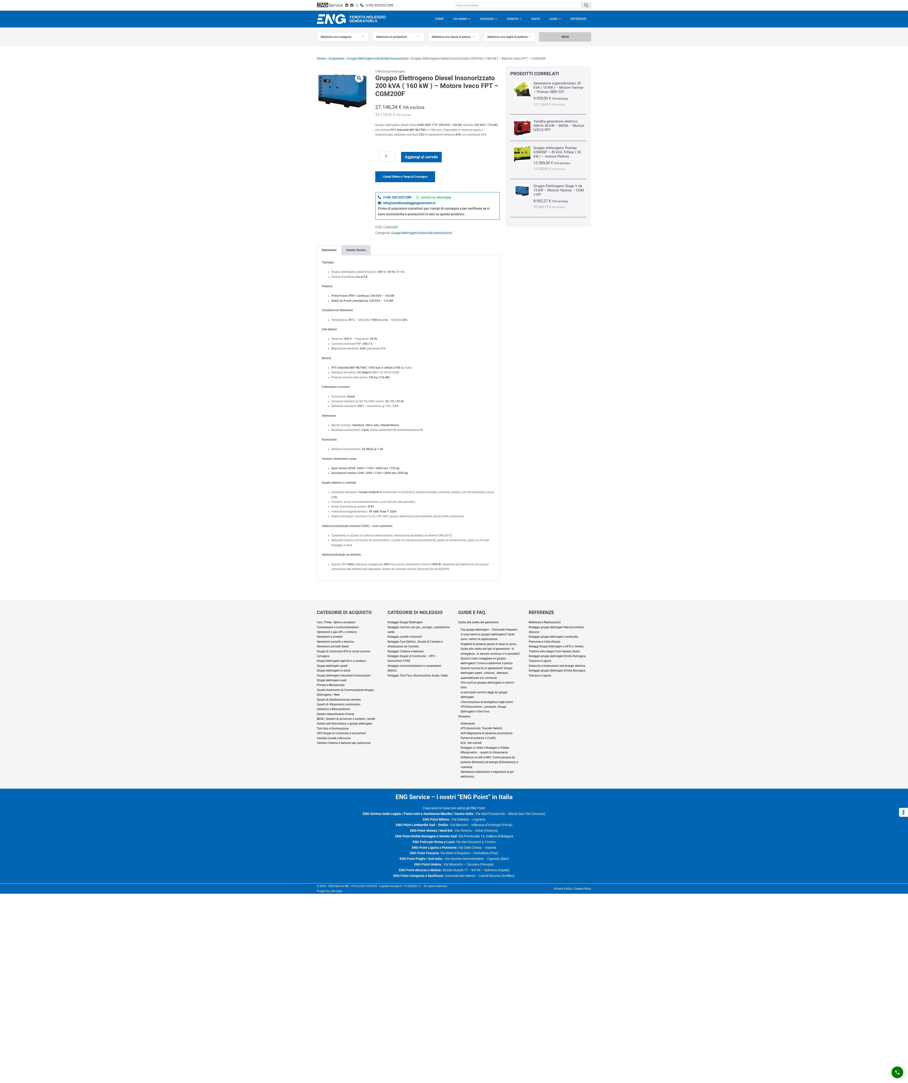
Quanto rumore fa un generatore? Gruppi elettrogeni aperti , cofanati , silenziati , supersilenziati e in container (486, 673)
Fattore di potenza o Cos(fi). (478, 738)
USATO (535, 19)
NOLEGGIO (487, 19)
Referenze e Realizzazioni (545, 622)
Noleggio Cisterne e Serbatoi (406, 651)
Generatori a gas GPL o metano (337, 632)
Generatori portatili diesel (333, 646)
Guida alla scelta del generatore (478, 622)
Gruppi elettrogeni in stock (333, 670)
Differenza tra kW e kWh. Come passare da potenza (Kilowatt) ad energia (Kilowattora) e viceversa (489, 762)
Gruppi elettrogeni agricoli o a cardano (341, 661)
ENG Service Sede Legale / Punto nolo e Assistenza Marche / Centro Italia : (419, 814)
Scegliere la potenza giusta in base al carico (488, 644)
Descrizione (329, 250)
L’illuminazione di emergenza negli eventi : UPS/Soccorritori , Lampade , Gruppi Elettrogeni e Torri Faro (487, 706)
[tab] (329, 250)
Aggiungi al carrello (421, 157)
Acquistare (336, 58)
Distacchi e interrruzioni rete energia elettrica (557, 665)
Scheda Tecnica (356, 250)
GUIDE (554, 19)
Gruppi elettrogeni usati (332, 680)
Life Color (336, 891)
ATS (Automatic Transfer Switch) (481, 728)
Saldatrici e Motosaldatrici (333, 709)
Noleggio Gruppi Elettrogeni (405, 622)
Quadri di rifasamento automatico (338, 704)
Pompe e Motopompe (331, 685)
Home (321, 58)
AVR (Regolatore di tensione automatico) (486, 733)
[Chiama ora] (897, 1072)
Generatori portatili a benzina (335, 641)
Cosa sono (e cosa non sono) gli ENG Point (454, 808)
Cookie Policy (582, 888)
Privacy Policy (563, 888)
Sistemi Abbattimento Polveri (335, 714)
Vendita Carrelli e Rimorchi (334, 738)
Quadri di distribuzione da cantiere (339, 699)
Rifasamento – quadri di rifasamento (484, 752)
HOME (439, 19)
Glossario (464, 716)
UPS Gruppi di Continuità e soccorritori (341, 733)
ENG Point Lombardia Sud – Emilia (422, 825)
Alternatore (468, 723)
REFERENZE (578, 19)
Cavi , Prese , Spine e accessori (336, 622)
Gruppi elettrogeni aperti (332, 665)
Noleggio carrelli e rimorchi (405, 636)
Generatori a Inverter (330, 636)
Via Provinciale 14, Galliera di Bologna (454, 836)
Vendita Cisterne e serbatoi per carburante (344, 743)
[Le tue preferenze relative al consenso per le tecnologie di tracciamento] (903, 812)
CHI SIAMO (460, 19)
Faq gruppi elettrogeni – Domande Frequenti (489, 629)
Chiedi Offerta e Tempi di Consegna (405, 176)
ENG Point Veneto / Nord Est (431, 830)
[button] (359, 78)
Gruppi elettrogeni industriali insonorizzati (377, 58)
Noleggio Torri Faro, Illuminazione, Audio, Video (418, 675)
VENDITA (513, 19)
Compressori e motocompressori (338, 627)
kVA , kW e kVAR (471, 743)
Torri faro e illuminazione (333, 728)
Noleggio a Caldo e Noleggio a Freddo (485, 747)
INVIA (565, 37)
